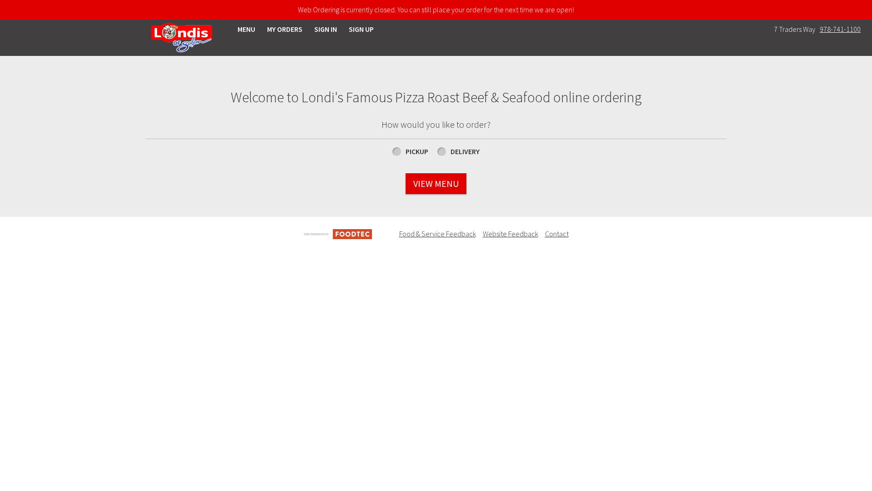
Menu (246, 29)
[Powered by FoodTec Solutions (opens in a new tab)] (338, 233)
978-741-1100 (840, 29)
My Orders (284, 29)
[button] (181, 37)
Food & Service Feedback (437, 233)
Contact (557, 233)
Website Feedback (510, 233)
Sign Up (361, 29)
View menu (436, 183)
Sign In (325, 29)
